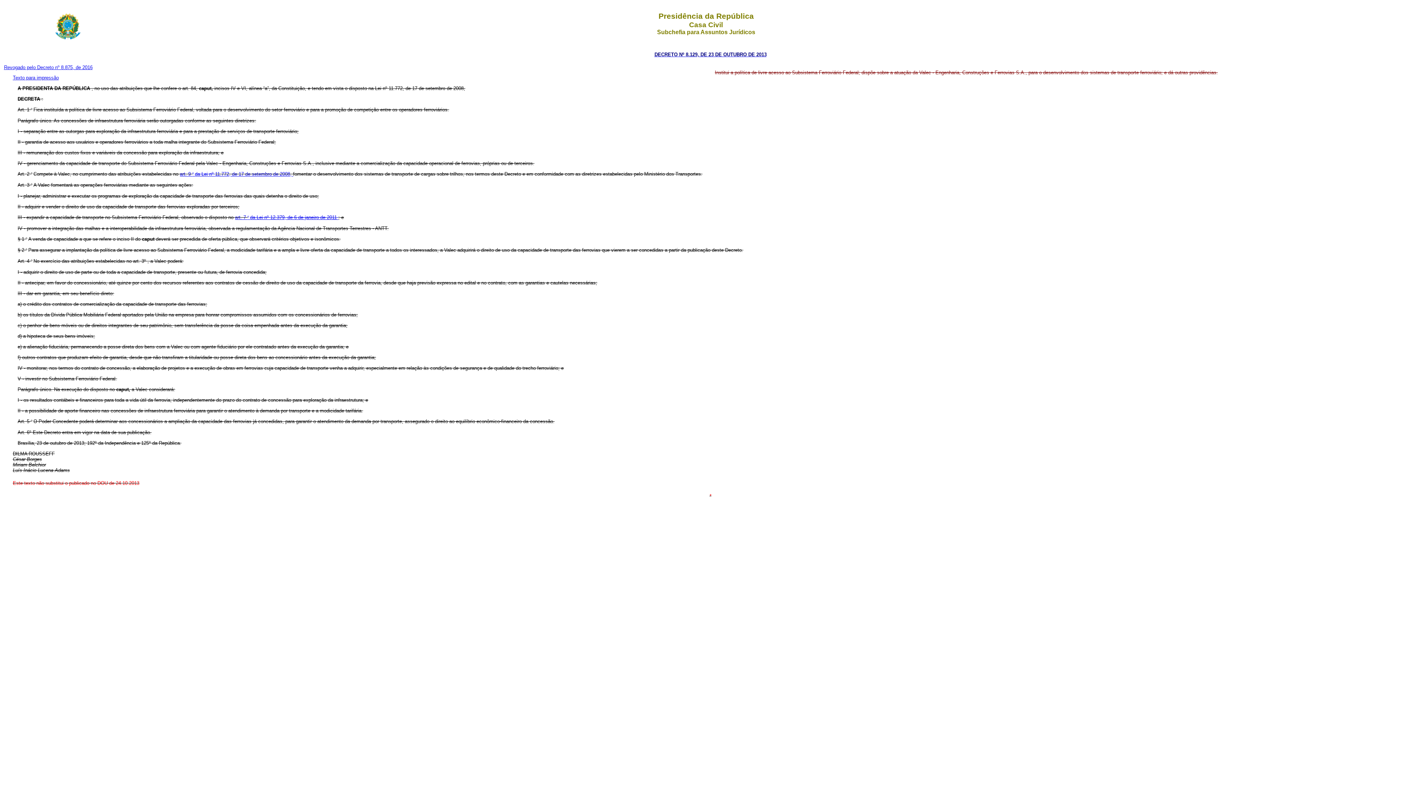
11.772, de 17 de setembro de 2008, (254, 174)
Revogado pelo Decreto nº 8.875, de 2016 (48, 67)
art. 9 (186, 174)
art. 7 (241, 217)
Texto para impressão (36, 78)
